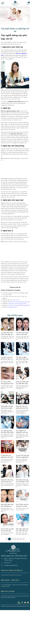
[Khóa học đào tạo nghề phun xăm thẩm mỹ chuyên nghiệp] (22, 403)
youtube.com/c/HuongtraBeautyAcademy (18, 305)
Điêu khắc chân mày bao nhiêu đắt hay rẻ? (22, 530)
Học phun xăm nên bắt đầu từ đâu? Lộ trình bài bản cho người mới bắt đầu (7, 358)
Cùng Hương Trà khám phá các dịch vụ (11, 575)
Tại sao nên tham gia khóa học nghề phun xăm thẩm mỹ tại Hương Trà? (22, 456)
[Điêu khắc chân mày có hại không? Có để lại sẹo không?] (22, 477)
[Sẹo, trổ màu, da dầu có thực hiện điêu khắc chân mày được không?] (7, 526)
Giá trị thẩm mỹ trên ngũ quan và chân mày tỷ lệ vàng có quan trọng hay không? (22, 505)
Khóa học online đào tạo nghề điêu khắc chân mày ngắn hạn (22, 382)
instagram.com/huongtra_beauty (17, 303)
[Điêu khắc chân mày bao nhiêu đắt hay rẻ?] (22, 526)
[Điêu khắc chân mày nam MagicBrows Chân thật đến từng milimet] (7, 502)
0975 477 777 (16, 300)
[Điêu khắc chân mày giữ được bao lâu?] (7, 477)
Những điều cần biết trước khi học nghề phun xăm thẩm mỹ (7, 407)
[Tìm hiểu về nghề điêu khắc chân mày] (22, 354)
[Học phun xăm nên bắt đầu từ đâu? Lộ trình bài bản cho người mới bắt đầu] (7, 354)
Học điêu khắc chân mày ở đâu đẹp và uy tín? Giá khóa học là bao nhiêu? (7, 333)
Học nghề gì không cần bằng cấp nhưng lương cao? (7, 432)
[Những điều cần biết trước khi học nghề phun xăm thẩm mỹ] (7, 403)
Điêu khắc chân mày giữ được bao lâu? (7, 480)
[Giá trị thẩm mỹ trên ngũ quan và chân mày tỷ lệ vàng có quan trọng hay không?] (22, 502)
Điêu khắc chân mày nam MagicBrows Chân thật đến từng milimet (7, 505)
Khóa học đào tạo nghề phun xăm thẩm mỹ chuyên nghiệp (22, 407)
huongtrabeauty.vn (12, 307)
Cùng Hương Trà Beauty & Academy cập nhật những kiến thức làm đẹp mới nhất (15, 596)
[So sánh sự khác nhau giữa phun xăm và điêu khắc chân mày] (7, 379)
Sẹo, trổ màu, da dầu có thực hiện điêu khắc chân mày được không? (7, 530)
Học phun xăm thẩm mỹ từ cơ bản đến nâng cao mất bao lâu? (22, 333)
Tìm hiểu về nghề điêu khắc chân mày (22, 358)
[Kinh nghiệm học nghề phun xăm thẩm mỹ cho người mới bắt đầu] (22, 428)
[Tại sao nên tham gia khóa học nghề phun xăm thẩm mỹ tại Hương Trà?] (22, 453)
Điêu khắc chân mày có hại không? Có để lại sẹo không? (22, 481)
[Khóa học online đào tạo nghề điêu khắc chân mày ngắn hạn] (22, 379)
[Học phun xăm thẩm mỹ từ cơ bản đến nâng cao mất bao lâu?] (22, 330)
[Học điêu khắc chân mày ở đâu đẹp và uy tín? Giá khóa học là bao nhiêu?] (7, 330)
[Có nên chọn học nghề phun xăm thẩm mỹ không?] (7, 453)
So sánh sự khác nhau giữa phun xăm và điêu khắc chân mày (7, 382)
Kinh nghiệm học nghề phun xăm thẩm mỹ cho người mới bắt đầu (22, 432)
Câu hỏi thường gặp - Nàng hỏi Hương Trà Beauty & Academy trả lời (14, 585)
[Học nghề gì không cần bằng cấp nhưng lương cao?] (7, 428)
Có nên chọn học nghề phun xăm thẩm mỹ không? (7, 456)
